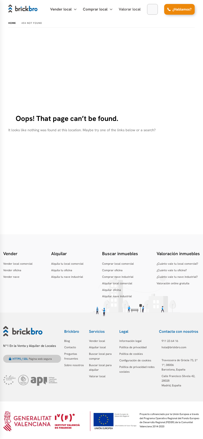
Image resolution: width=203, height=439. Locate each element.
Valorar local (130, 9)
